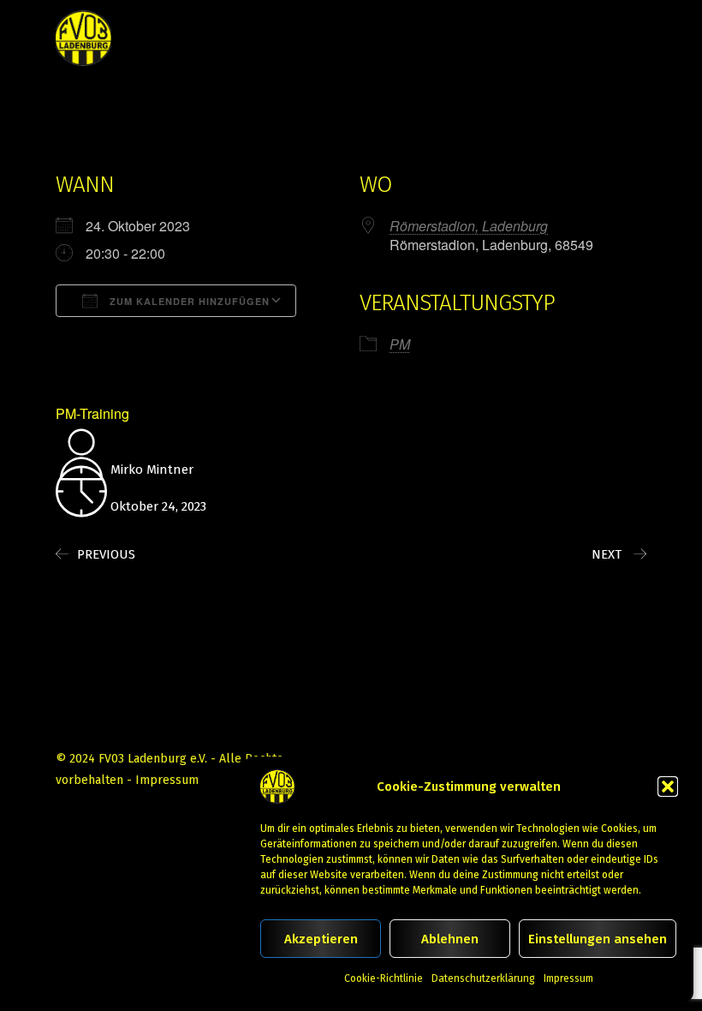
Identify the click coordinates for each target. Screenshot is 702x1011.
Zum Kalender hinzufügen (188, 301)
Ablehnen (450, 939)
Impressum (568, 978)
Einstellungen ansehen (597, 939)
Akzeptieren (321, 939)
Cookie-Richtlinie (383, 978)
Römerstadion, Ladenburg (469, 226)
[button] (667, 786)
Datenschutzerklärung (483, 978)
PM (400, 344)
